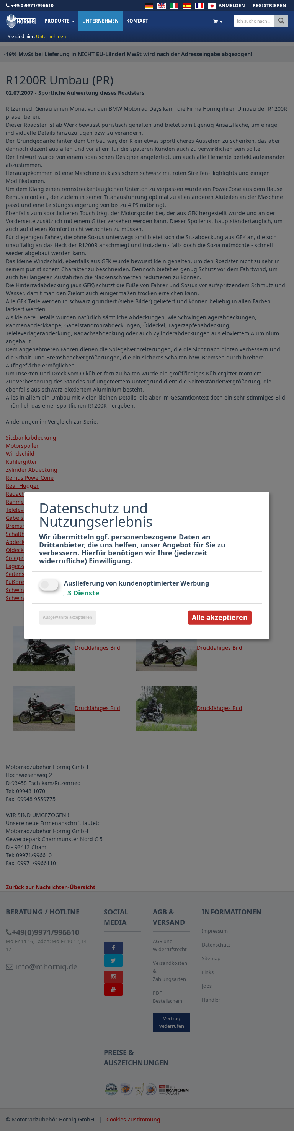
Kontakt (137, 21)
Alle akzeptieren (220, 617)
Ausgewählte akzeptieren (67, 617)
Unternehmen (100, 21)
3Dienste (81, 592)
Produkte (57, 21)
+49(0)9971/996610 (32, 5)
